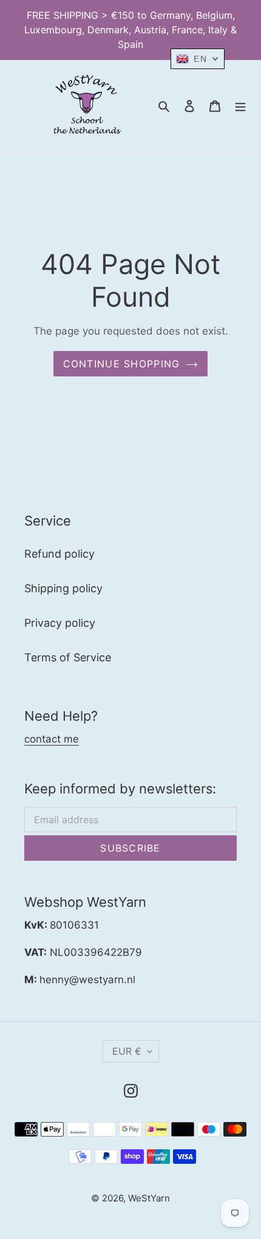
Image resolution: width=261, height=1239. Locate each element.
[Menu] (240, 105)
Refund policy (59, 553)
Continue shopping (121, 364)
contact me (51, 739)
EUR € (126, 1051)
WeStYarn (149, 1198)
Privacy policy (59, 622)
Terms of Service (67, 657)
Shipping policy (63, 588)
